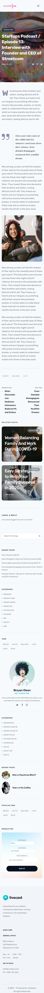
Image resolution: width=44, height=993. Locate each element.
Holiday (16, 376)
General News (9, 598)
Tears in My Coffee (21, 787)
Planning (7, 614)
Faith (15, 644)
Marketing (8, 30)
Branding (7, 594)
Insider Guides (9, 602)
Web (5, 626)
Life (25, 376)
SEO (5, 618)
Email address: (22, 856)
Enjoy (6, 376)
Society (7, 622)
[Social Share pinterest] (41, 64)
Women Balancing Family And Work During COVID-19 (21, 563)
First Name (22, 840)
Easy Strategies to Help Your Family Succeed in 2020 (21, 559)
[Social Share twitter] (33, 64)
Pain (13, 649)
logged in (14, 520)
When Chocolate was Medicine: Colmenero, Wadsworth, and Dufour (11, 402)
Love (5, 649)
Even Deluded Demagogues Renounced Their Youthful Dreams (32, 402)
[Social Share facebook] (37, 64)
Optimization (9, 610)
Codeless (32, 988)
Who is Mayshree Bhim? (10, 555)
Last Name (22, 848)
